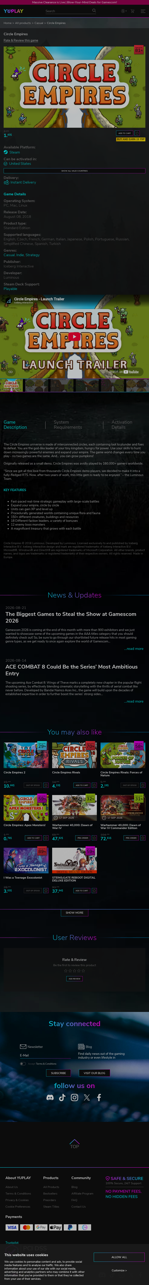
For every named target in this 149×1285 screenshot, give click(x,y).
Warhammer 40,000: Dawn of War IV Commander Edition (120, 826)
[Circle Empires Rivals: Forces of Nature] (122, 755)
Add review (74, 979)
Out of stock (33, 785)
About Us (11, 1187)
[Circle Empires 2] (26, 755)
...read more (134, 648)
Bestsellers (50, 1193)
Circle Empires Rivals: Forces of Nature (121, 773)
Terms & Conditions (46, 1064)
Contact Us (78, 1207)
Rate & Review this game (21, 40)
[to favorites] (137, 133)
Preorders (49, 1200)
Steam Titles (51, 1207)
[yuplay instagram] (74, 1097)
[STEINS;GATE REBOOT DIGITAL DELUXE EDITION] (74, 860)
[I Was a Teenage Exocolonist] (26, 860)
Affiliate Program (82, 1193)
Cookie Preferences (17, 1207)
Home (7, 23)
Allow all (119, 1257)
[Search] (94, 10)
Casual (39, 23)
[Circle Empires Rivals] (74, 755)
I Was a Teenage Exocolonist (23, 878)
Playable (10, 288)
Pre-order (83, 838)
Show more (74, 913)
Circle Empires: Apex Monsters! (24, 825)
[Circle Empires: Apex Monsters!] (26, 808)
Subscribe (58, 1073)
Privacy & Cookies (17, 1200)
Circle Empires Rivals (66, 772)
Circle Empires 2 (14, 772)
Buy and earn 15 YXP (131, 139)
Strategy (33, 255)
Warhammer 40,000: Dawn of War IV (72, 826)
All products (23, 23)
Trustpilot (12, 1243)
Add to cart (124, 133)
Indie (20, 255)
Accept (42, 1064)
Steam (14, 152)
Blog (74, 1187)
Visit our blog (94, 1073)
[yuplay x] (86, 1097)
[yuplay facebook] (99, 1097)
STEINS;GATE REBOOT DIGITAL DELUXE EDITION (73, 879)
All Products (51, 1187)
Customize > (119, 1270)
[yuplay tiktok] (62, 1097)
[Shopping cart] (132, 11)
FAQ (74, 1200)
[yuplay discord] (50, 1097)
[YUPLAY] (13, 11)
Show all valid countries (74, 171)
